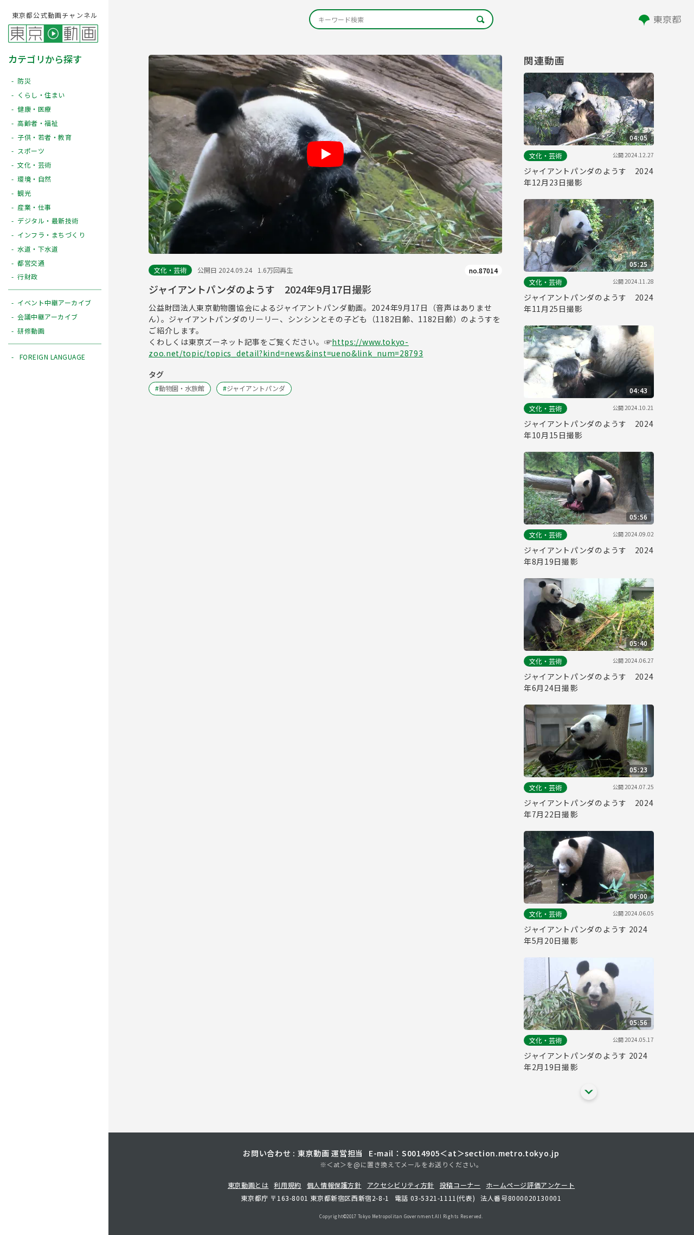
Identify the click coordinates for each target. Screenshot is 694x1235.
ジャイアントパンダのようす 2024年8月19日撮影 (589, 556)
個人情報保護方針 (334, 1184)
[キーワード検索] (401, 19)
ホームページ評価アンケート (530, 1184)
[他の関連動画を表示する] (589, 1092)
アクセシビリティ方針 (400, 1184)
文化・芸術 (170, 269)
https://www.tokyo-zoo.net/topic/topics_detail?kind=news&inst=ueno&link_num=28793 (286, 347)
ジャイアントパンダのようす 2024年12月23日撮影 (589, 176)
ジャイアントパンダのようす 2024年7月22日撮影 (589, 808)
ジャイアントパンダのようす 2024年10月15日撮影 (589, 429)
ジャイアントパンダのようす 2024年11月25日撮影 (589, 303)
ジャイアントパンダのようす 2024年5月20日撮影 (586, 935)
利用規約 (287, 1184)
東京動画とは (248, 1184)
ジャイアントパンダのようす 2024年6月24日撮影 (589, 682)
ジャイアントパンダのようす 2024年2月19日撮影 (586, 1061)
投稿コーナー (460, 1184)
